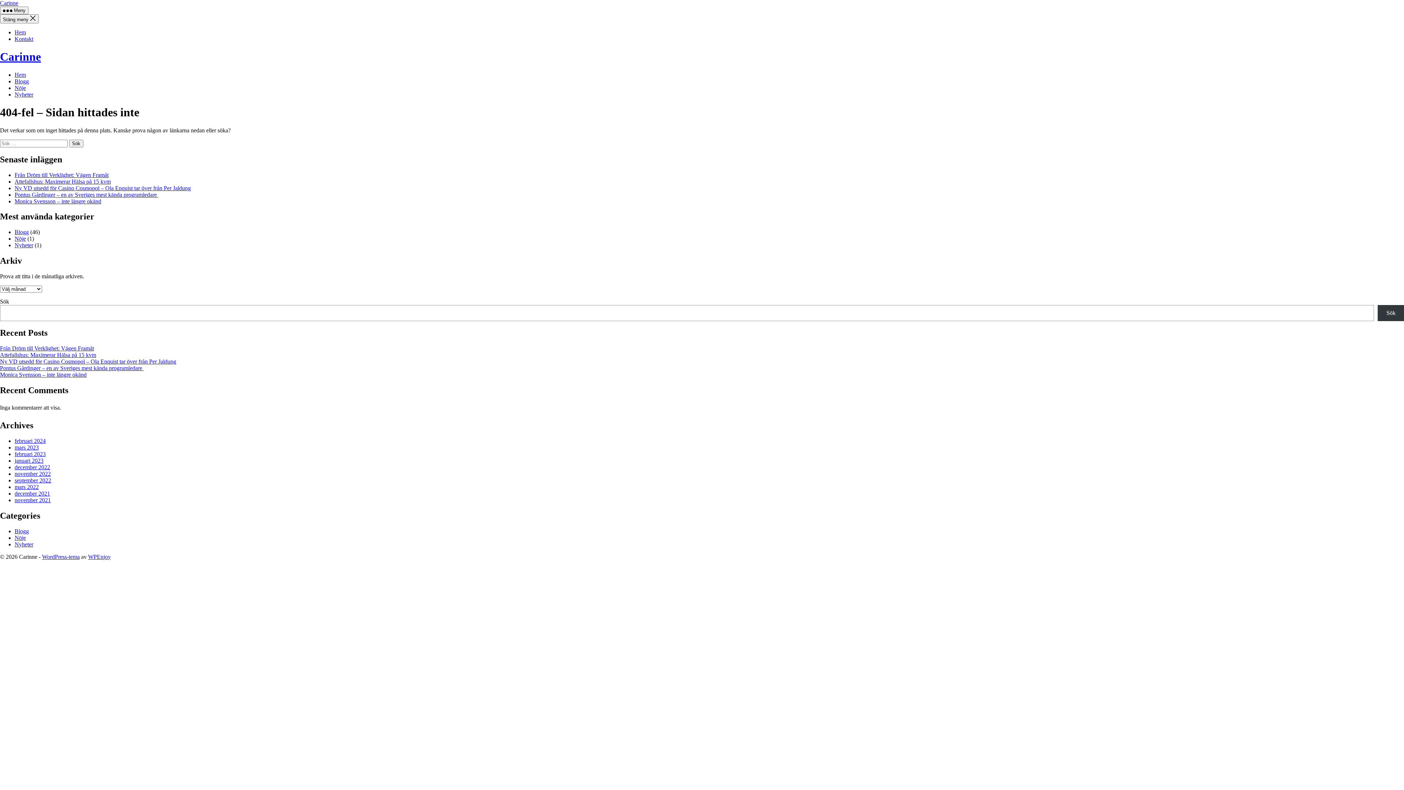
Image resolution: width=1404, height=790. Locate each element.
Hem (20, 32)
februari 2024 (30, 441)
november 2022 (33, 474)
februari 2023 (30, 454)
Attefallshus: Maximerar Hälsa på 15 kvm (63, 181)
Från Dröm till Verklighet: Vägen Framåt (62, 175)
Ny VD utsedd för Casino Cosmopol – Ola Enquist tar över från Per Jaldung (103, 188)
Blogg (22, 81)
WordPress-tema (61, 557)
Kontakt (24, 39)
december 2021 (32, 493)
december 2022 (32, 467)
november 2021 (33, 500)
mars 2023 (27, 447)
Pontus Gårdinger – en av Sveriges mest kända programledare (86, 195)
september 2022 (33, 480)
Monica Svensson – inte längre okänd (58, 201)
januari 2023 (29, 461)
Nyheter (24, 94)
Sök (4, 301)
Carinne (9, 3)
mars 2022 (27, 487)
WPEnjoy (99, 557)
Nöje (20, 88)
